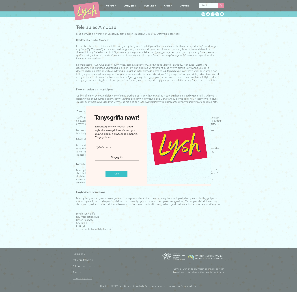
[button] (116, 174)
